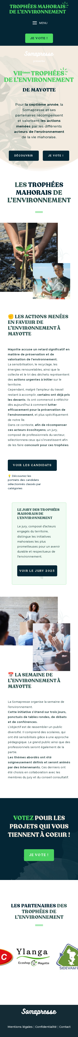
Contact (65, 1027)
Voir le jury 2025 (37, 571)
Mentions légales (20, 1027)
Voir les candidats (32, 465)
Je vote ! (39, 38)
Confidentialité (46, 1027)
